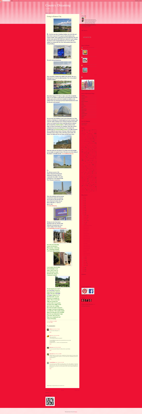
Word (94, 189)
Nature (85, 167)
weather (83, 188)
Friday (94, 151)
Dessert (92, 147)
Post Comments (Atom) (53, 392)
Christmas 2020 (84, 144)
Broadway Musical (88, 140)
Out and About (95, 168)
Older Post (77, 390)
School (90, 172)
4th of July (85, 251)
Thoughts (90, 181)
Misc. (90, 164)
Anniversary (83, 132)
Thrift (94, 181)
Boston (96, 139)
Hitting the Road (86, 230)
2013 (83, 212)
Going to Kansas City (86, 236)
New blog (88, 167)
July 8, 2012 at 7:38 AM (56, 329)
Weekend (93, 188)
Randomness (85, 171)
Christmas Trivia (90, 145)
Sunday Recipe (92, 177)
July (84, 223)
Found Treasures (89, 151)
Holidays (85, 160)
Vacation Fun (85, 186)
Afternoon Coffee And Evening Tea (88, 47)
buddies (93, 140)
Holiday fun (93, 158)
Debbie (51, 329)
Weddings (88, 188)
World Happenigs (90, 190)
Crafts (84, 147)
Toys (84, 184)
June (84, 257)
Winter (89, 189)
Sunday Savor (84, 179)
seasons (94, 172)
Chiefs (96, 141)
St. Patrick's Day (85, 176)
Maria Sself (51, 353)
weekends (83, 189)
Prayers (88, 170)
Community (95, 146)
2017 (83, 205)
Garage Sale (84, 154)
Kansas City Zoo (84, 162)
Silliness (94, 173)
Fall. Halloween (85, 149)
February (85, 263)
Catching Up (89, 141)
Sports (87, 175)
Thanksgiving (84, 181)
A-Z (91, 129)
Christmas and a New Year (91, 144)
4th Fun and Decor (86, 250)
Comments (90, 146)
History (84, 158)
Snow (85, 174)
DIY (94, 147)
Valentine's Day (91, 186)
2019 (83, 202)
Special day (84, 175)
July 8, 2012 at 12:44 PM (57, 353)
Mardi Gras (89, 163)
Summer (89, 176)
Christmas (91, 143)
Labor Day (94, 162)
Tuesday (84, 185)
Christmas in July (84, 145)
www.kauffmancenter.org (67, 153)
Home (62, 390)
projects (91, 170)
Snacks (82, 174)
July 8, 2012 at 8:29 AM (55, 335)
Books (92, 139)
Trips (91, 184)
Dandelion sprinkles (86, 67)
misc (86, 164)
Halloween (83, 156)
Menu (83, 164)
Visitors (82, 187)
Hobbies (88, 158)
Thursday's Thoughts (92, 183)
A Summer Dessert (86, 233)
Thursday (92, 182)
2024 (83, 196)
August (85, 222)
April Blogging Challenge (89, 132)
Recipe (90, 171)
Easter (87, 148)
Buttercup (51, 347)
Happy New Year (90, 157)
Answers (90, 132)
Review (84, 172)
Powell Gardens (84, 170)
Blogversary (88, 139)
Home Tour (95, 160)
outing (88, 169)
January (85, 265)
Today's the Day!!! (86, 228)
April (85, 260)
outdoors (84, 169)
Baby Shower (89, 134)
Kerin (51, 335)
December (88, 147)
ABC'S (95, 129)
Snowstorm (88, 174)
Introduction (87, 161)
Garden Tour (93, 154)
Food (96, 150)
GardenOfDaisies (52, 362)
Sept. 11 (83, 173)
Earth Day (83, 148)
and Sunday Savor (93, 130)
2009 (83, 271)
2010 (83, 269)
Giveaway (93, 155)
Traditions (88, 184)
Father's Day (84, 150)
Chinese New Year (85, 143)
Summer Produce (85, 177)
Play (94, 169)
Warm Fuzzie (93, 187)
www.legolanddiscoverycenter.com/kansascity (56, 228)
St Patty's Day (95, 175)
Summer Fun (94, 176)
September (85, 220)
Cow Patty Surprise (86, 65)
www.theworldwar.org (52, 205)
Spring (90, 175)
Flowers (92, 150)
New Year (85, 168)
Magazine (85, 163)
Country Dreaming (58, 5)
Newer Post (47, 390)
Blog (95, 138)
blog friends (83, 139)
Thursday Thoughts (85, 183)
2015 (83, 208)
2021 (83, 198)
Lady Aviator (85, 231)
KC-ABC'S (51, 322)
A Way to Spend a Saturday (87, 225)
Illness (84, 161)
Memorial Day (94, 163)
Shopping (90, 173)
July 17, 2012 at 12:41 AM (60, 362)
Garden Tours (84, 155)
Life (82, 163)
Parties (92, 169)
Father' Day (95, 149)
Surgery (87, 180)
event (93, 148)
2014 (83, 210)
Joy (91, 161)
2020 (82, 129)
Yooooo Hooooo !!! (86, 235)
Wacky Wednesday (87, 187)
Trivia (95, 184)
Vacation (89, 185)
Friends (83, 153)
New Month (92, 167)
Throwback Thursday (85, 182)
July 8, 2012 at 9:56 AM (57, 347)
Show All (95, 74)
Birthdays (90, 138)
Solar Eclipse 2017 (94, 174)
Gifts (89, 155)
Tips (82, 184)
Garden (89, 154)
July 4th (94, 161)
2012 (83, 214)
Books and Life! (85, 49)
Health (95, 157)
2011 (83, 267)
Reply (50, 332)
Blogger (76, 411)
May (84, 258)
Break (83, 140)
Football (84, 151)
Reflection (95, 171)
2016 (83, 207)
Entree (90, 148)
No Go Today (85, 243)
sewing (86, 173)
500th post (87, 129)
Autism (83, 134)
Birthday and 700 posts (85, 138)
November (90, 168)
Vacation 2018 (95, 185)
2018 (83, 203)
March (85, 262)
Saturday (87, 172)
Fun (86, 153)
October (85, 218)
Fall (96, 148)
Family (90, 149)
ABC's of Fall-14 (86, 130)
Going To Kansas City (86, 253)
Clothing (87, 146)
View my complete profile (86, 27)
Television (90, 180)
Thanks (94, 180)
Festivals (88, 150)
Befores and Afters (86, 226)
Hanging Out (89, 156)
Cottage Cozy (85, 57)
